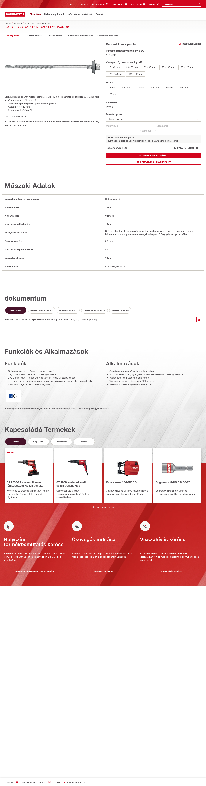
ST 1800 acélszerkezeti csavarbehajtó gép (71, 484)
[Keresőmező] (199, 4)
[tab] (12, 35)
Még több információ (16, 116)
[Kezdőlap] (15, 14)
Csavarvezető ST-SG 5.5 (121, 482)
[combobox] (181, 4)
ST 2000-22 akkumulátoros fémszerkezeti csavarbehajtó (25, 484)
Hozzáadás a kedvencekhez (155, 162)
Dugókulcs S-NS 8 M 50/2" (173, 482)
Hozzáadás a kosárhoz (155, 155)
